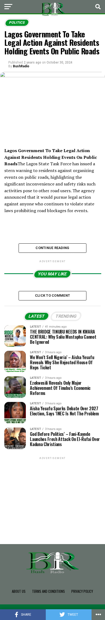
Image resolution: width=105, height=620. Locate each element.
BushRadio (21, 66)
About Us (19, 591)
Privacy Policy (82, 591)
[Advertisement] (52, 494)
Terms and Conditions (48, 591)
